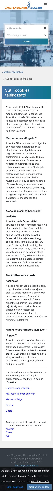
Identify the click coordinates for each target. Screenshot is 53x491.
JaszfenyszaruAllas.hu (26, 465)
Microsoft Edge (14, 399)
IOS (7, 435)
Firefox (9, 405)
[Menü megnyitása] (46, 4)
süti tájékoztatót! (40, 481)
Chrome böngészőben (18, 388)
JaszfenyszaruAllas (12, 71)
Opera (9, 410)
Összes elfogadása (39, 486)
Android (10, 428)
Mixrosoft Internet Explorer (20, 393)
